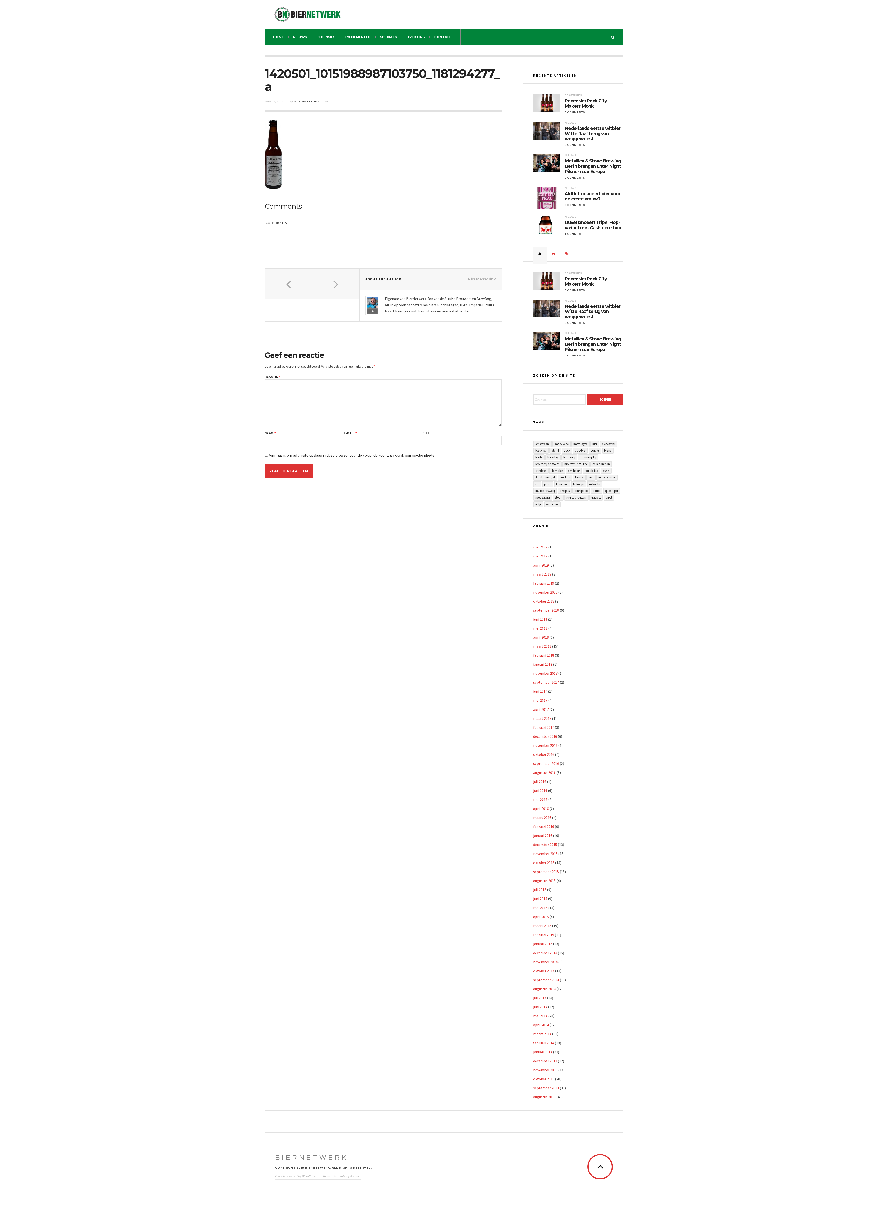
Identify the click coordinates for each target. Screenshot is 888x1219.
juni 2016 (540, 790)
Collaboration (601, 464)
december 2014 (545, 952)
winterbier (552, 504)
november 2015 (545, 853)
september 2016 (546, 763)
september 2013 (546, 1088)
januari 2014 (542, 1052)
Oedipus (565, 491)
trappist (596, 497)
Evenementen (358, 37)
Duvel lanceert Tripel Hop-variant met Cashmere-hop (593, 225)
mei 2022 (540, 547)
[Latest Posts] (540, 254)
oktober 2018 (543, 601)
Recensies (326, 37)
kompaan (562, 484)
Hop (591, 477)
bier (594, 444)
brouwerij (569, 457)
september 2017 (546, 682)
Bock (567, 451)
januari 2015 (542, 943)
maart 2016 (542, 817)
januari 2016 (542, 835)
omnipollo (581, 491)
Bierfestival (608, 444)
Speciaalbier (542, 497)
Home (278, 37)
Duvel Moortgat (545, 477)
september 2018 (546, 610)
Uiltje (538, 504)
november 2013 (545, 1070)
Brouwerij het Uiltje (576, 464)
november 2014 (545, 961)
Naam (270, 433)
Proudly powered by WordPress (295, 1176)
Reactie (273, 377)
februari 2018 (543, 655)
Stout (558, 497)
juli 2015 (539, 889)
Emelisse (565, 477)
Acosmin (355, 1176)
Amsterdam (542, 444)
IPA (537, 484)
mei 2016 (540, 799)
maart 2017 (542, 718)
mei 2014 (540, 1016)
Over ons (415, 37)
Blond (555, 451)
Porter (596, 491)
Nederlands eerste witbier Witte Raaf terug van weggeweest (592, 134)
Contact (443, 37)
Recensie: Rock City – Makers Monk (587, 103)
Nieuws (300, 37)
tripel (609, 497)
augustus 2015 (544, 880)
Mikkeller (594, 484)
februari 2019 (543, 583)
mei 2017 (540, 700)
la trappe (578, 484)
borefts (595, 451)
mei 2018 (540, 628)
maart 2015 (542, 925)
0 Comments (575, 112)
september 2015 (546, 871)
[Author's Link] (372, 311)
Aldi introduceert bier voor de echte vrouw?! (592, 196)
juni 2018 (540, 619)
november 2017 (545, 673)
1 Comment (574, 234)
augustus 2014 (544, 988)
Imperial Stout (607, 477)
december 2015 (545, 844)
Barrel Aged (581, 444)
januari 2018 (542, 664)
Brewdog (552, 457)
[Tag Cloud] (567, 254)
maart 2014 (542, 1034)
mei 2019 (540, 556)
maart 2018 (542, 646)
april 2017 (541, 709)
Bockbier (580, 451)
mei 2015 (540, 907)
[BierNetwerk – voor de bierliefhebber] (307, 14)
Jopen (547, 484)
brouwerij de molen (547, 464)
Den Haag (574, 471)
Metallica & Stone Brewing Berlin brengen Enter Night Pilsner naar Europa (593, 166)
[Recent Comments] (554, 254)
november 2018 (545, 592)
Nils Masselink (306, 101)
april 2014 (541, 1025)
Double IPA (591, 471)
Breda (539, 457)
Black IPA (541, 451)
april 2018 (541, 637)
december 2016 (545, 736)
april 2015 (541, 916)
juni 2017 (540, 691)
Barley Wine (562, 444)
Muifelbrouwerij (545, 491)
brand (608, 451)
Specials (388, 37)
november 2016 (545, 745)
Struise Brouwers (576, 497)
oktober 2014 (543, 970)
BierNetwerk (311, 1157)
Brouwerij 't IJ (588, 457)
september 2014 (546, 979)
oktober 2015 (543, 862)
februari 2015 (543, 934)
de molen (557, 471)
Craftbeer (540, 471)
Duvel (606, 471)
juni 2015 (540, 898)
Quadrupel (611, 491)
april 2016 (541, 808)
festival (579, 477)
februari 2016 (543, 826)
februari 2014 (543, 1043)
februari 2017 (543, 727)
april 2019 (541, 565)
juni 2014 (540, 1007)
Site (426, 433)
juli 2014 (539, 997)
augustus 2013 (544, 1097)
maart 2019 (542, 574)
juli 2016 (539, 781)
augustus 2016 (544, 772)
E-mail (350, 433)
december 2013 (545, 1061)
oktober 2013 (543, 1079)
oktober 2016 (543, 754)
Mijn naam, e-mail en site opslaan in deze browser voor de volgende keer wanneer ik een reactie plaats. (351, 455)
